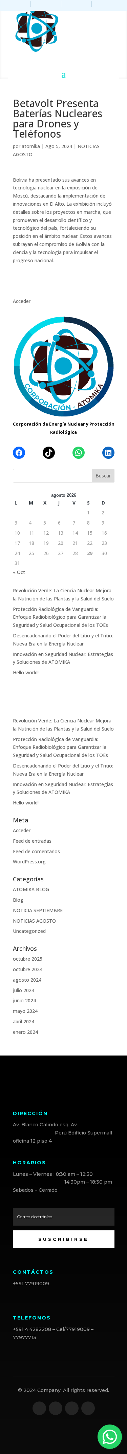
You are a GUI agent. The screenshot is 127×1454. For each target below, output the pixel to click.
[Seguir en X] (55, 1408)
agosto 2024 (27, 980)
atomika (31, 146)
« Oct (19, 572)
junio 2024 (24, 1000)
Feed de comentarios (36, 851)
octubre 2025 (27, 959)
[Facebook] (19, 453)
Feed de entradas (32, 841)
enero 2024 (25, 1032)
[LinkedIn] (108, 453)
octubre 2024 (27, 969)
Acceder (21, 301)
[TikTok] (49, 453)
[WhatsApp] (78, 453)
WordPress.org (29, 861)
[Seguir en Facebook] (39, 1408)
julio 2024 (23, 990)
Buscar (103, 475)
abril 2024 (23, 1021)
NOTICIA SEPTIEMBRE (38, 910)
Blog (18, 900)
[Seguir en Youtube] (88, 1408)
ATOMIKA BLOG (31, 889)
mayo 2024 (25, 1011)
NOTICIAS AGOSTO (34, 921)
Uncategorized (29, 931)
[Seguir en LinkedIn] (72, 1408)
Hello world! (26, 672)
